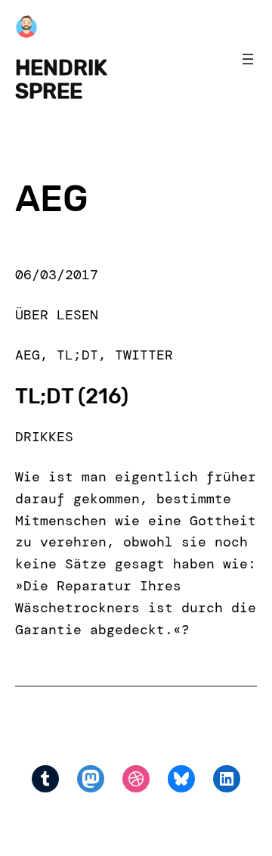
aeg (27, 355)
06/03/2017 (56, 275)
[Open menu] (248, 59)
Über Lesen (56, 315)
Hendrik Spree (61, 79)
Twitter (144, 355)
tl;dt (77, 355)
